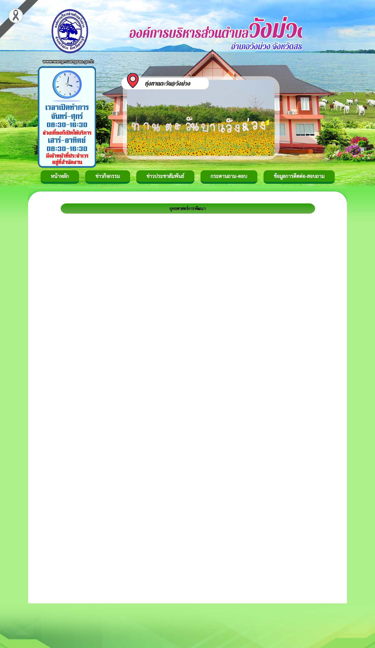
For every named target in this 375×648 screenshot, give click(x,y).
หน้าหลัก (60, 176)
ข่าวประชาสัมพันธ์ (165, 176)
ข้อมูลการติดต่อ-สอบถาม (299, 176)
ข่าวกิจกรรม (107, 176)
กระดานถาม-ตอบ (229, 176)
